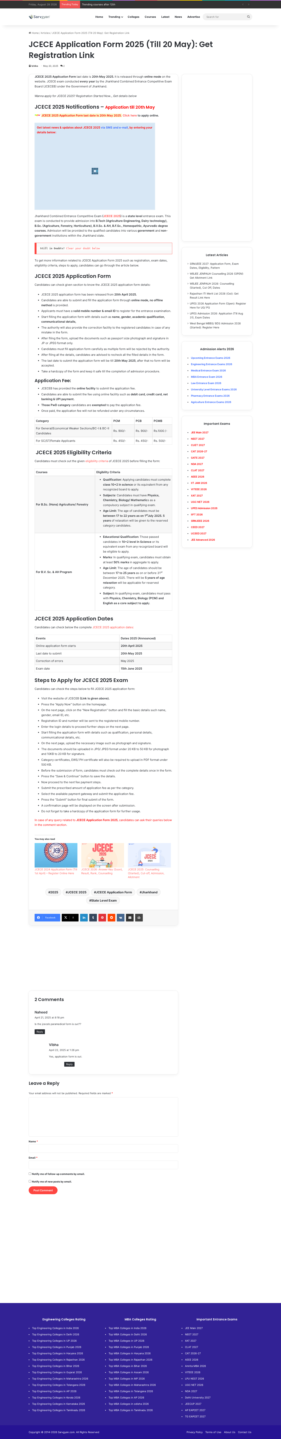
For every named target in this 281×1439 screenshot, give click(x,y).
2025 (54, 892)
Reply (40, 1031)
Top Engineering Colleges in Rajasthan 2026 (58, 1359)
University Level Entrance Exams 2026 (214, 389)
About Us (229, 1432)
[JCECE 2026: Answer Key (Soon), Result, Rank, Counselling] (102, 855)
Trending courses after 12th (98, 4)
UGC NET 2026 (194, 1384)
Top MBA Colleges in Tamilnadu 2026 (131, 1410)
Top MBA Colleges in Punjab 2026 (129, 1347)
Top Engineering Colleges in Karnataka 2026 (58, 1403)
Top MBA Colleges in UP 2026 (126, 1340)
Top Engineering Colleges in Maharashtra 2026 (60, 1378)
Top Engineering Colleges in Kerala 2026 (56, 1397)
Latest (165, 16)
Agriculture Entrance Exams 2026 (211, 402)
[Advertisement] (103, 958)
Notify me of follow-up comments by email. (58, 1173)
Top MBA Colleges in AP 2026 (126, 1397)
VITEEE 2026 (192, 1372)
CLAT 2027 (191, 1347)
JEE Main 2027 (194, 1328)
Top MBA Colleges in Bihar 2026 (128, 1365)
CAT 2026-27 (193, 1353)
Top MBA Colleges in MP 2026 (127, 1378)
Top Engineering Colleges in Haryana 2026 (57, 1353)
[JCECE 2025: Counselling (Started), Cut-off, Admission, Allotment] (149, 855)
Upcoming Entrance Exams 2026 (210, 357)
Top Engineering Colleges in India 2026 (55, 1328)
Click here (130, 115)
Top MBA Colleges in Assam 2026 (129, 1372)
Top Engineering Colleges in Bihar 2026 (55, 1365)
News (178, 16)
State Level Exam (104, 900)
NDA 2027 (197, 464)
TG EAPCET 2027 (195, 1416)
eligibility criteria (96, 461)
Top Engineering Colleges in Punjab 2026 (56, 1347)
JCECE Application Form (114, 892)
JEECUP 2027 (193, 1403)
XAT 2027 (190, 1340)
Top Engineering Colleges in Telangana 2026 (58, 1384)
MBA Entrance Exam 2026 (206, 376)
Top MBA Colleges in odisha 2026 (129, 1403)
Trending (114, 16)
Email (33, 1157)
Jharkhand (150, 892)
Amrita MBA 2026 (195, 1365)
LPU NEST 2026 (194, 1378)
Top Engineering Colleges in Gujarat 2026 (57, 1372)
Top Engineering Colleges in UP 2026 (54, 1340)
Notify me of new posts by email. (52, 1181)
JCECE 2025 (111, 216)
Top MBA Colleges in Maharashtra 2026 (132, 1384)
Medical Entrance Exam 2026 (208, 370)
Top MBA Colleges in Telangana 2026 (131, 1391)
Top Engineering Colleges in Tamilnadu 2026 (58, 1410)
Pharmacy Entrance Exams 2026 (210, 395)
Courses (150, 16)
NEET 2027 (191, 1334)
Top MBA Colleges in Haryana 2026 (130, 1353)
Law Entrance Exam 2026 (206, 383)
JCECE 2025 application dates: (113, 627)
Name (33, 1141)
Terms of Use (213, 1432)
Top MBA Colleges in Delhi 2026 (128, 1334)
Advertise (193, 16)
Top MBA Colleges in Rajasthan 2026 (130, 1359)
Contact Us (244, 1432)
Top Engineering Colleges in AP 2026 (54, 1391)
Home (99, 16)
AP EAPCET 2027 (195, 1410)
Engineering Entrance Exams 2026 (211, 364)
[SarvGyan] (39, 16)
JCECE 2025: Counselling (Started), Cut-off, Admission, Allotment (146, 873)
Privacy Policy (195, 1432)
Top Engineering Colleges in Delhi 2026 (55, 1334)
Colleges (133, 16)
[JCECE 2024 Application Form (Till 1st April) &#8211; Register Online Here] (56, 855)
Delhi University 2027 (197, 1397)
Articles (45, 32)
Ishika (35, 65)
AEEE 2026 (197, 476)
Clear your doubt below (83, 248)
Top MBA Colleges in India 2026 (127, 1328)
